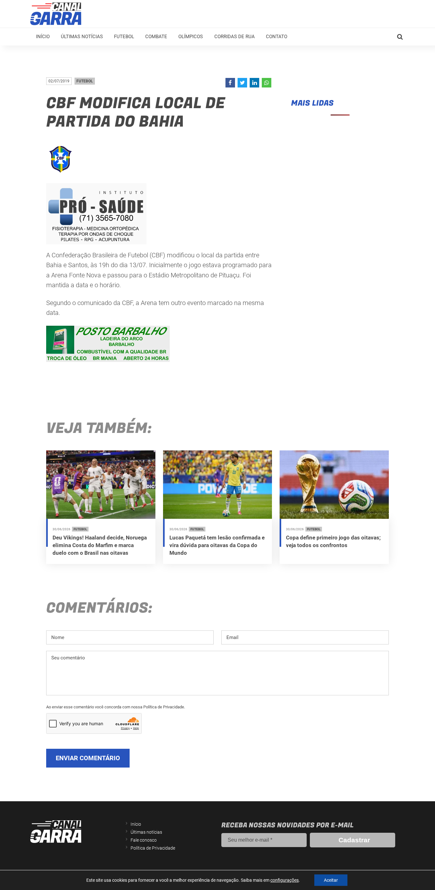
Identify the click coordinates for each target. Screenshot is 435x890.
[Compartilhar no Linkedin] (254, 82)
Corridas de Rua (234, 36)
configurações (284, 880)
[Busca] (400, 36)
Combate (156, 36)
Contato (276, 36)
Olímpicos (190, 36)
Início (43, 36)
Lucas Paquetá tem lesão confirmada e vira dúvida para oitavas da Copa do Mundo (217, 545)
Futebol (124, 36)
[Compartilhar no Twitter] (242, 82)
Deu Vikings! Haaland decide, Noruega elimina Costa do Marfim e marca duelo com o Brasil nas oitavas (100, 545)
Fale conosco (144, 840)
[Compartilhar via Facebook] (230, 82)
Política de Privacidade (153, 848)
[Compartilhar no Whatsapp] (266, 82)
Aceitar (331, 880)
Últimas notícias (82, 36)
